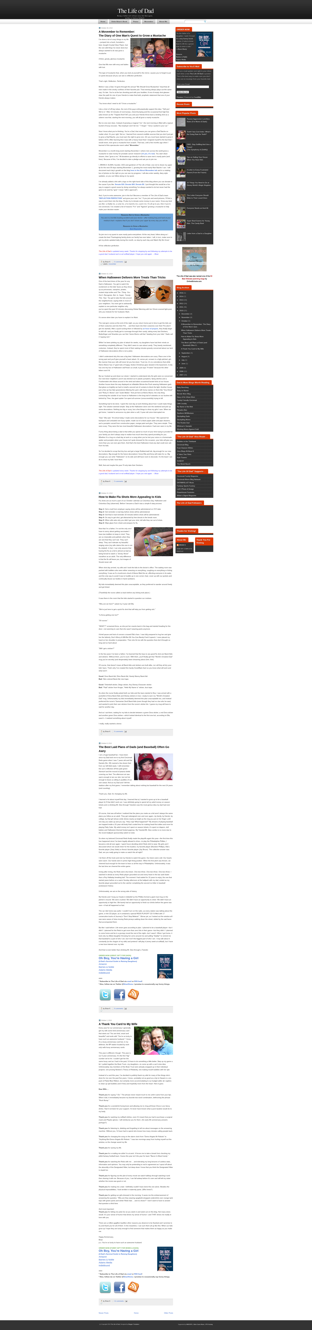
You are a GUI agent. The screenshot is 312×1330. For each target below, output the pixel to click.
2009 (181, 368)
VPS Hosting (209, 1324)
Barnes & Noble (106, 967)
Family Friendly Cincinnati (187, 400)
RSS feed (138, 981)
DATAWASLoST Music (185, 483)
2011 (181, 307)
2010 (181, 311)
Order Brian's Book (119, 22)
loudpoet (180, 461)
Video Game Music (199, 1324)
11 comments (119, 1301)
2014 (181, 296)
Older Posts (168, 1313)
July (183, 360)
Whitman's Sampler (184, 426)
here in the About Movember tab (144, 170)
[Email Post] (125, 262)
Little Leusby (182, 404)
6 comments (118, 731)
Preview (180, 97)
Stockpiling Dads (183, 416)
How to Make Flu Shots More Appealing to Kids (130, 496)
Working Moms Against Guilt (188, 429)
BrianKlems (128, 984)
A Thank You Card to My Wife (118, 1024)
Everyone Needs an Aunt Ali (197, 208)
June (183, 364)
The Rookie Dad (183, 423)
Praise (135, 22)
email (129, 981)
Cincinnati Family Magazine (187, 476)
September (185, 353)
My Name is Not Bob (185, 407)
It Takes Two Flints (184, 454)
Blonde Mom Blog (184, 394)
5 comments (118, 262)
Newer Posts (103, 1313)
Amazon (103, 964)
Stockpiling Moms (183, 420)
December (185, 314)
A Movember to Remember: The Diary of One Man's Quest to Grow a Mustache (132, 33)
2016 (181, 293)
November (185, 317)
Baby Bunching (183, 387)
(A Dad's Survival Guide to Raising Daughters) (118, 961)
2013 (181, 300)
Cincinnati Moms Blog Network (188, 479)
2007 (181, 375)
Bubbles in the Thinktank (186, 441)
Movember (148, 22)
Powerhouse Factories (185, 492)
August (184, 356)
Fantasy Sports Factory (186, 486)
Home (103, 22)
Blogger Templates (133, 1324)
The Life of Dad (136, 10)
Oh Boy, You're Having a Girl (118, 958)
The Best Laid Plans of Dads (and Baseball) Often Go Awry (134, 748)
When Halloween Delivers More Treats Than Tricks (132, 277)
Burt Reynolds (136, 229)
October (184, 321)
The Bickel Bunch (183, 464)
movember (112, 264)
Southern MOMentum (185, 413)
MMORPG (189, 1324)
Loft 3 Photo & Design (185, 489)
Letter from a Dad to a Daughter (199, 233)
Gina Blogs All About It (185, 451)
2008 (181, 371)
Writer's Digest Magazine (186, 495)
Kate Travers (182, 457)
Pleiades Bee (182, 410)
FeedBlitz (197, 97)
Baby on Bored (182, 391)
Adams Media (105, 970)
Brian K (182, 545)
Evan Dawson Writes (185, 448)
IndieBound (104, 973)
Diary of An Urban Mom (186, 397)
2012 (181, 303)
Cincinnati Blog (182, 445)
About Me (163, 22)
